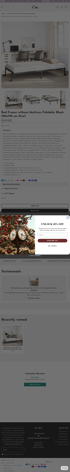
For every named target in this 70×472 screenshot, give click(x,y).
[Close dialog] (67, 217)
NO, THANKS (52, 246)
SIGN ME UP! (52, 240)
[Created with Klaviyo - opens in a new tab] (35, 256)
